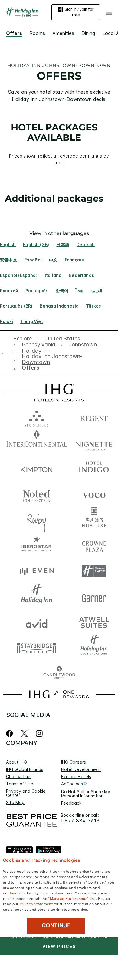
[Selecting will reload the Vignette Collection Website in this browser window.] (94, 443)
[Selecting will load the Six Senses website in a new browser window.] (36, 417)
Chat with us (18, 776)
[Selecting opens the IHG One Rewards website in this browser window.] (59, 694)
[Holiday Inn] (22, 12)
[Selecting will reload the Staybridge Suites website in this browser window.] (36, 647)
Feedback (71, 803)
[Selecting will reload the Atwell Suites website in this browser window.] (94, 622)
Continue (56, 925)
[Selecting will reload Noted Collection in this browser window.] (36, 494)
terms (15, 892)
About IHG (16, 762)
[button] (109, 12)
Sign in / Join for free (79, 12)
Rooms (37, 33)
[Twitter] (24, 733)
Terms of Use (19, 783)
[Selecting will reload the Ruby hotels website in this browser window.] (36, 519)
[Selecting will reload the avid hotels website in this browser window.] (36, 622)
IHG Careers (73, 762)
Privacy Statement (36, 903)
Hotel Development (81, 769)
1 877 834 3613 (80, 821)
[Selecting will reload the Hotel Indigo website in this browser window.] (94, 468)
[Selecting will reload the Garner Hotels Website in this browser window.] (94, 596)
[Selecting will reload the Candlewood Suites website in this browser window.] (59, 673)
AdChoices (72, 783)
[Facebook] (10, 733)
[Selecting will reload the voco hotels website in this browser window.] (94, 494)
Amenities (63, 33)
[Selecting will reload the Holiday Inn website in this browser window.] (36, 596)
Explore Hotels (76, 776)
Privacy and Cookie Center (26, 793)
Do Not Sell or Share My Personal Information (85, 793)
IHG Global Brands (24, 769)
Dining (88, 33)
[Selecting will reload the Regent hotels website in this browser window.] (94, 417)
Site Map (15, 802)
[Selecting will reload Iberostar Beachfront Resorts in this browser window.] (36, 545)
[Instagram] (39, 733)
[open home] (4, 353)
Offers (14, 33)
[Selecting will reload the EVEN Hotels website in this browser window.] (36, 571)
